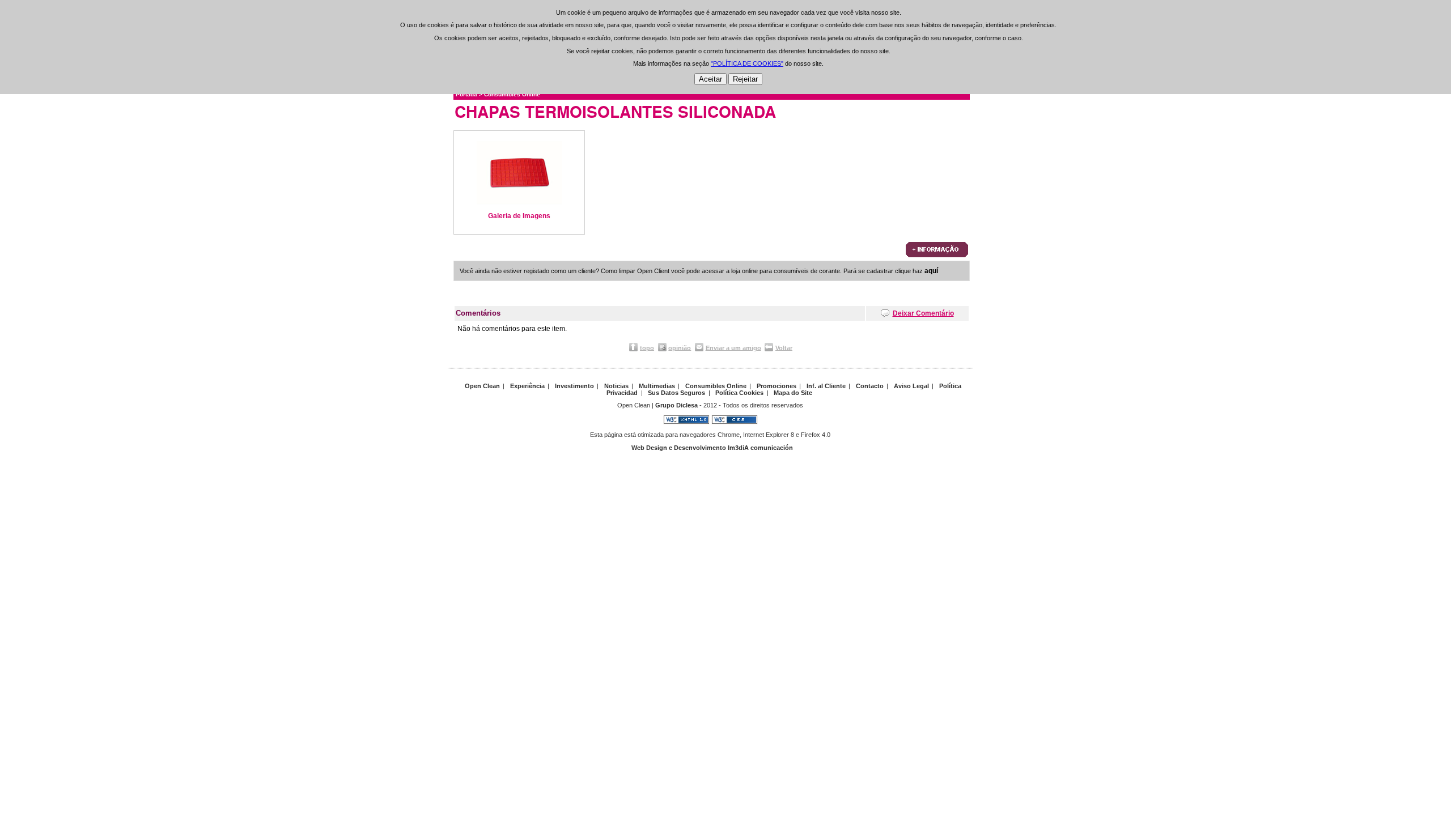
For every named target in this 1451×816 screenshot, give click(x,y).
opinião (679, 347)
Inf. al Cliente (826, 385)
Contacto (870, 385)
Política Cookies (739, 392)
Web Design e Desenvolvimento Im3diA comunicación (712, 447)
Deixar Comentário (923, 313)
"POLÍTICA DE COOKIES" (747, 63)
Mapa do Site (793, 392)
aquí (931, 271)
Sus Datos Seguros (676, 392)
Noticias (616, 385)
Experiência (527, 385)
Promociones (776, 385)
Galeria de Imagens (519, 216)
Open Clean (482, 385)
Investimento (574, 385)
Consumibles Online (512, 94)
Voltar (783, 347)
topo (647, 347)
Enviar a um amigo (733, 347)
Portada (466, 94)
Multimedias (657, 385)
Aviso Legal (911, 385)
